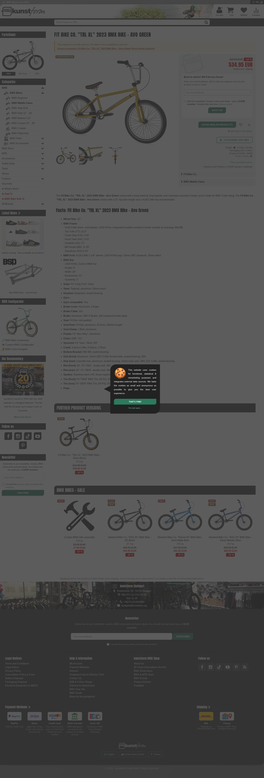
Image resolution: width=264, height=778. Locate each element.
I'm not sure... (135, 408)
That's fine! (135, 402)
